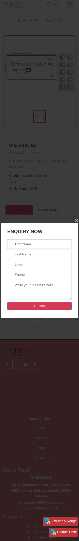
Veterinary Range (64, 521)
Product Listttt (66, 532)
